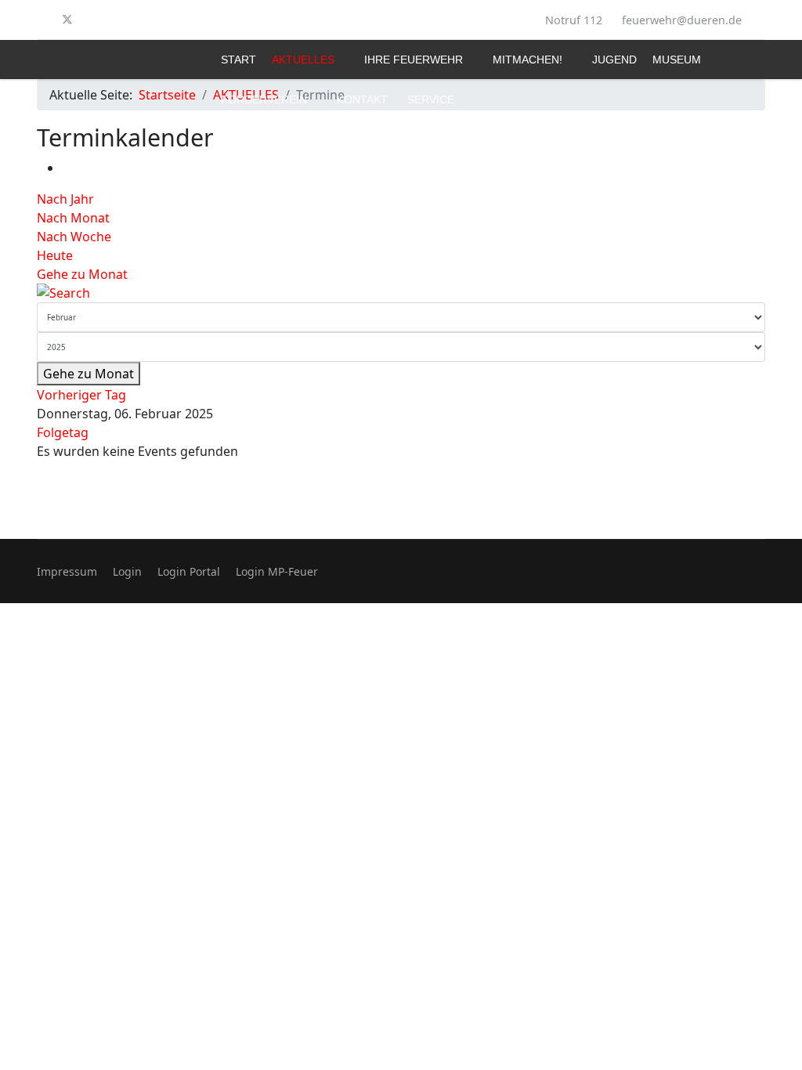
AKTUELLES (303, 59)
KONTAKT (362, 99)
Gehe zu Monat (82, 274)
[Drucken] (66, 167)
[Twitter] (67, 19)
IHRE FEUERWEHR (413, 59)
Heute (55, 255)
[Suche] (401, 293)
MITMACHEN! (527, 59)
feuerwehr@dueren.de (682, 20)
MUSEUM (676, 59)
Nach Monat (73, 217)
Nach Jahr (65, 199)
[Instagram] (93, 19)
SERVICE (430, 99)
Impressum (67, 571)
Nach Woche (74, 236)
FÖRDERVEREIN (264, 99)
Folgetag (63, 432)
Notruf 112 (573, 20)
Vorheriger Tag (81, 394)
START (238, 59)
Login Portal (188, 571)
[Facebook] (41, 19)
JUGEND (614, 59)
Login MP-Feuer (277, 571)
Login (127, 571)
